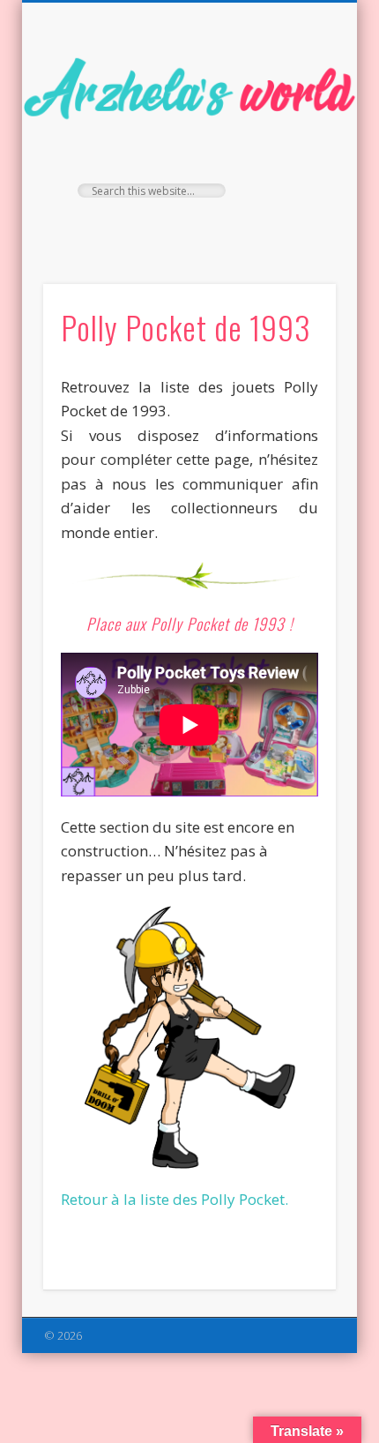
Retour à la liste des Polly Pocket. (174, 1199)
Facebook (151, 227)
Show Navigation (292, 158)
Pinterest (223, 227)
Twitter (187, 227)
